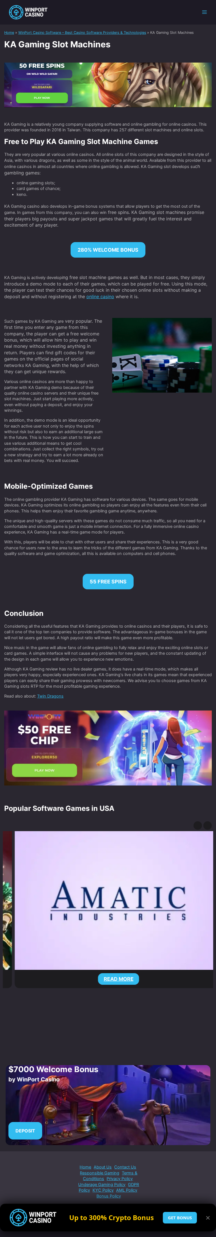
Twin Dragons (50, 696)
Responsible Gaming (99, 1173)
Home (85, 1167)
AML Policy (126, 1190)
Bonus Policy (108, 1196)
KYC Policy (103, 1190)
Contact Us (125, 1167)
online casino (100, 296)
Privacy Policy (120, 1178)
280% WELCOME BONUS (108, 250)
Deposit (25, 1131)
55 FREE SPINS (108, 582)
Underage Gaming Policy (101, 1184)
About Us (103, 1167)
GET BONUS (180, 1217)
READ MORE (108, 979)
